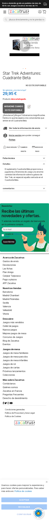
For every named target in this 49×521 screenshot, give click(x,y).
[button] (23, 69)
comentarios (8, 188)
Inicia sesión (15, 135)
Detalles (6, 164)
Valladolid (7, 310)
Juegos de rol (9, 364)
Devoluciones (9, 265)
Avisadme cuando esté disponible (13, 108)
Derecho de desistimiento (15, 398)
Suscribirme (8, 241)
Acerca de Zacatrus (13, 257)
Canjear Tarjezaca (12, 275)
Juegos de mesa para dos (15, 356)
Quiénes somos (10, 387)
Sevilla (6, 302)
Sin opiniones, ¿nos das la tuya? (14, 90)
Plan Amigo (8, 272)
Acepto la (22, 235)
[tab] (24, 163)
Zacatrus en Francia (12, 391)
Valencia (7, 306)
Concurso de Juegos (13, 337)
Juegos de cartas (11, 367)
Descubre (8, 318)
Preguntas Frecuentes (13, 394)
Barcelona (8, 292)
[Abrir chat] (38, 513)
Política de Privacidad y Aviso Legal (20, 413)
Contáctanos (9, 383)
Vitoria (6, 313)
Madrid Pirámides (11, 299)
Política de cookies (23, 491)
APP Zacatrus (9, 283)
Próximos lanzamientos (14, 371)
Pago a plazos (10, 279)
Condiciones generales (15, 409)
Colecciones (9, 375)
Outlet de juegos (10, 326)
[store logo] (18, 12)
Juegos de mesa (11, 349)
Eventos (6, 344)
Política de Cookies (13, 416)
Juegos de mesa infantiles (15, 360)
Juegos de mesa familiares (15, 353)
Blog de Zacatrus (11, 340)
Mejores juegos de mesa (14, 333)
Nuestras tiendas (12, 288)
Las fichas (8, 268)
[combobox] (24, 19)
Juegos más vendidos (13, 322)
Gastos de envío (11, 261)
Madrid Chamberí (11, 295)
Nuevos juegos (10, 329)
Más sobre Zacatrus (13, 380)
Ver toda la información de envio (24, 128)
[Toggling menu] (5, 12)
